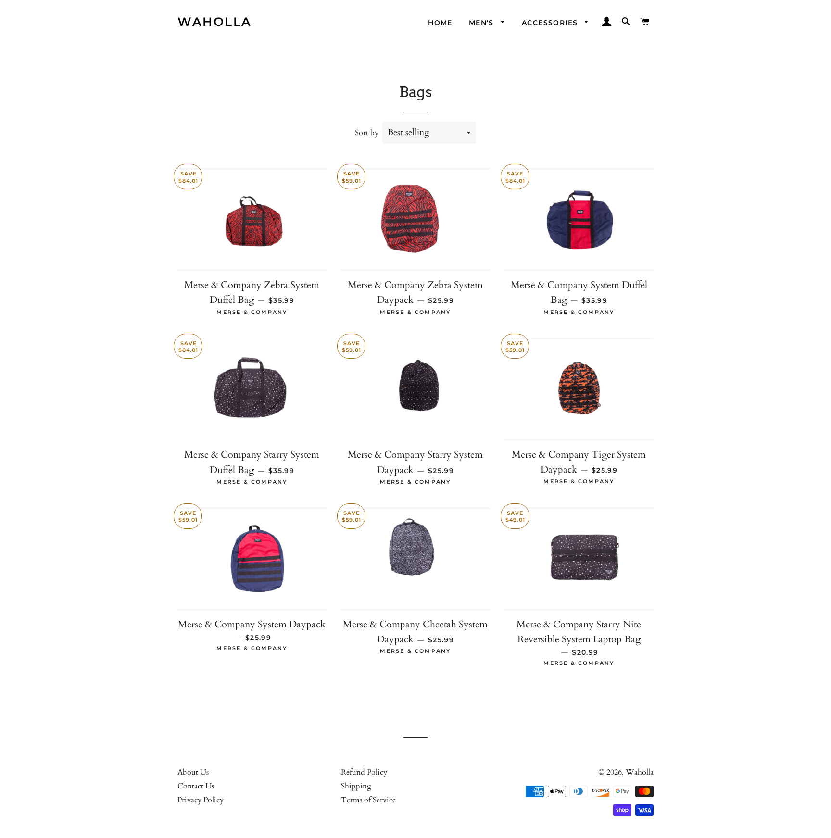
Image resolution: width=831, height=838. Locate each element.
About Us (193, 772)
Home (440, 22)
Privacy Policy (200, 800)
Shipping (356, 786)
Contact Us (195, 786)
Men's (482, 22)
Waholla (214, 21)
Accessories (551, 22)
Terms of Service (368, 800)
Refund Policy (364, 772)
